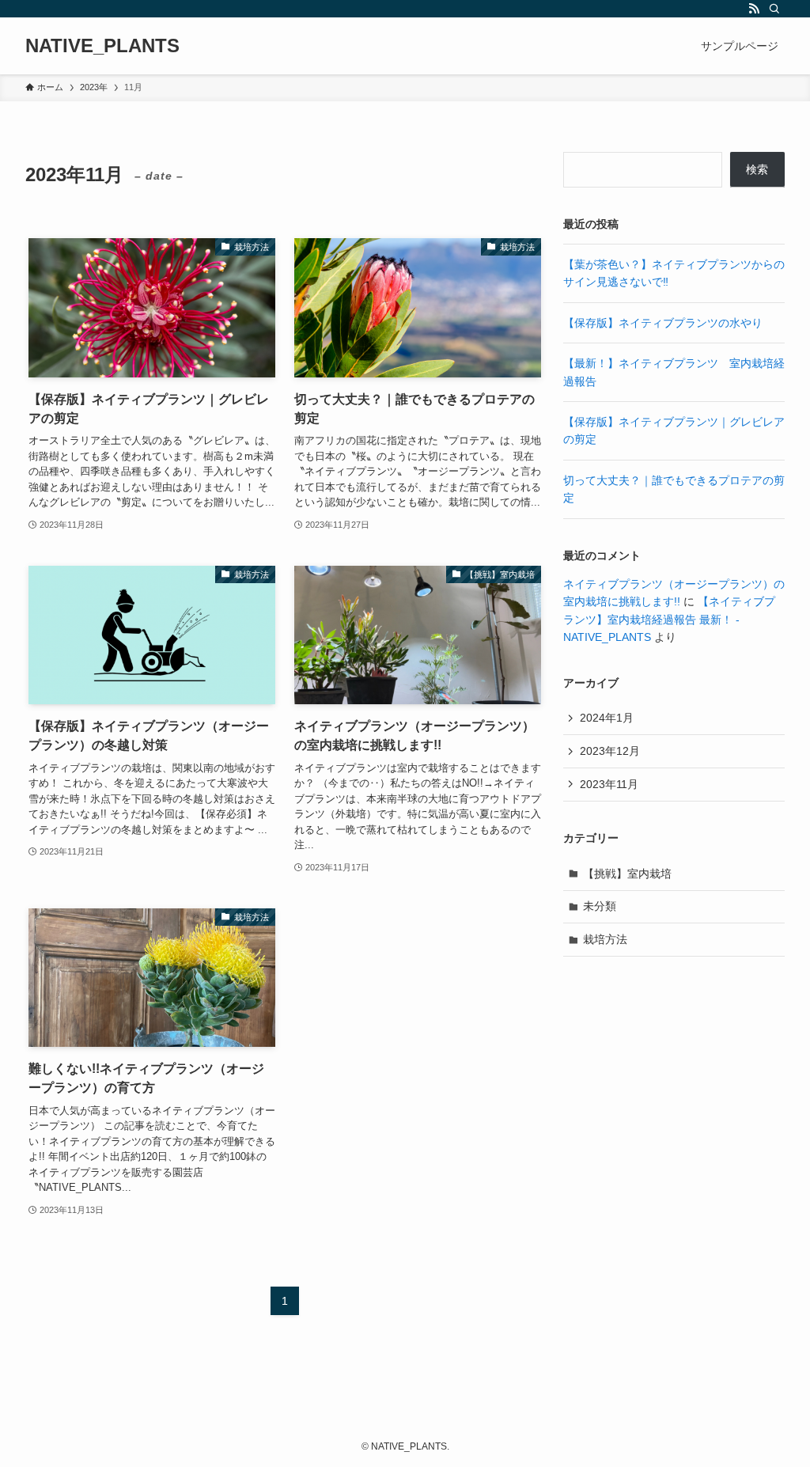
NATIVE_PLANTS (102, 45)
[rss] (754, 8)
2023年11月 (609, 784)
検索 (757, 169)
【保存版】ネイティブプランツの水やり (663, 323)
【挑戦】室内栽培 (627, 873)
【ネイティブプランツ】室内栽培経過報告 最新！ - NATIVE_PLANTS (669, 619)
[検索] (774, 8)
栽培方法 (605, 939)
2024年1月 (607, 717)
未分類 (599, 906)
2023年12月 (610, 751)
